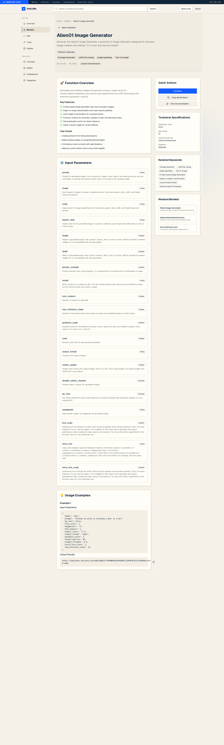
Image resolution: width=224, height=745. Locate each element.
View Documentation (179, 104)
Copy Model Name (180, 97)
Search (153, 9)
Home (59, 21)
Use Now (178, 91)
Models (68, 21)
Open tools (186, 9)
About (198, 9)
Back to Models (69, 27)
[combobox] (100, 8)
